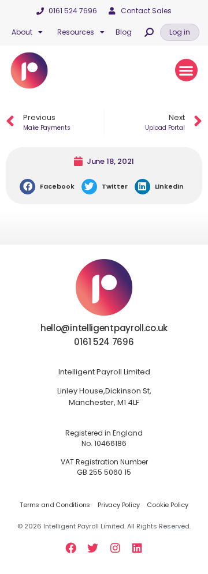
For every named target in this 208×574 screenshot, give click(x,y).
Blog (124, 32)
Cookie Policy (167, 504)
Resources (75, 32)
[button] (179, 32)
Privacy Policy (118, 504)
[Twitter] (93, 547)
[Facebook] (70, 547)
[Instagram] (115, 547)
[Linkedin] (137, 547)
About (22, 32)
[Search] (149, 32)
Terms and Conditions (55, 504)
